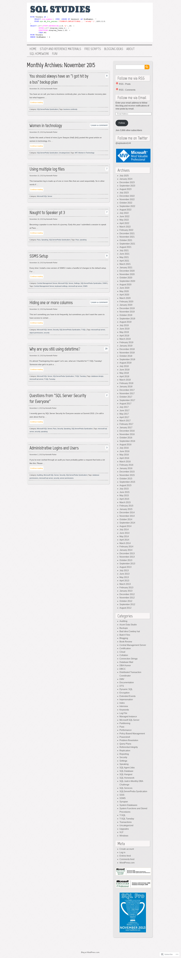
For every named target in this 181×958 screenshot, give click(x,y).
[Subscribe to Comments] (117, 90)
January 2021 (126, 267)
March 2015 (125, 502)
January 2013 (126, 591)
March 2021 (125, 264)
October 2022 (126, 203)
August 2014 (125, 526)
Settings (77, 283)
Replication (125, 750)
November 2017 (127, 393)
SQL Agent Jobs (127, 767)
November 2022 (127, 199)
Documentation (127, 682)
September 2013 (127, 563)
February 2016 (126, 465)
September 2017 (127, 400)
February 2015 (126, 506)
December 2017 (127, 390)
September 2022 (127, 206)
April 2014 (124, 540)
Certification (125, 648)
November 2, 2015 (36, 455)
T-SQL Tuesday (80, 376)
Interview (124, 706)
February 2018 (126, 383)
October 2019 (126, 315)
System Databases (128, 805)
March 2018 (125, 380)
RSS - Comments (127, 90)
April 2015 (124, 499)
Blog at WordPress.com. (90, 952)
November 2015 (127, 475)
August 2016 (125, 444)
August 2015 (125, 485)
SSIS (122, 795)
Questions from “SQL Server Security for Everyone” (58, 398)
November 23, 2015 (37, 176)
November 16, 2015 (37, 263)
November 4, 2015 (36, 408)
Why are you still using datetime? (55, 349)
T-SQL (83, 330)
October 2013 (126, 560)
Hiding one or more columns (51, 302)
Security (56, 330)
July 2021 (124, 250)
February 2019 (126, 342)
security (46, 333)
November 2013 (127, 557)
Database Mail (126, 662)
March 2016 (125, 461)
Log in (122, 852)
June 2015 (124, 492)
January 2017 (126, 427)
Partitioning (125, 723)
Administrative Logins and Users (54, 448)
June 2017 (124, 410)
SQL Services (126, 788)
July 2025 (124, 175)
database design (97, 376)
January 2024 (126, 179)
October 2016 (126, 438)
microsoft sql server (75, 286)
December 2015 (127, 472)
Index (122, 703)
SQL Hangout (126, 774)
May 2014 (124, 536)
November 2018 (127, 353)
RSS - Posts (125, 84)
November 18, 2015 (37, 219)
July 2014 (124, 529)
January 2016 (126, 468)
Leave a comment (99, 125)
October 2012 (126, 601)
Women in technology (46, 125)
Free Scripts (92, 49)
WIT (76, 153)
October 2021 (126, 240)
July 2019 (124, 325)
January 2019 (126, 346)
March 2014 (125, 543)
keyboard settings (61, 286)
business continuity (70, 109)
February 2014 (126, 546)
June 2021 (124, 254)
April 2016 (124, 458)
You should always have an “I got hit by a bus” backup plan (59, 79)
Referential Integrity (129, 747)
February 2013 (126, 587)
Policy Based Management (132, 733)
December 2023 (127, 182)
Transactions (126, 822)
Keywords (124, 710)
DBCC (123, 669)
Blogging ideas (113, 49)
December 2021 (127, 233)
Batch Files (125, 635)
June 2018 (124, 370)
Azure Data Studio (128, 625)
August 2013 (125, 567)
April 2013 (124, 580)
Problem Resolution (129, 740)
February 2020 (126, 301)
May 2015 (124, 495)
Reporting (124, 754)
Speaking (44, 240)
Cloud (122, 652)
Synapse (124, 802)
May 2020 (124, 291)
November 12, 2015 (37, 309)
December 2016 (127, 431)
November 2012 (127, 598)
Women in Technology (86, 153)
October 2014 (126, 519)
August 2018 (125, 363)
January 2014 (126, 550)
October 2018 (126, 356)
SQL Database (126, 771)
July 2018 (124, 366)
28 (106, 349)
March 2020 (125, 298)
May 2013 (124, 577)
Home (33, 49)
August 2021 (125, 247)
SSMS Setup (39, 256)
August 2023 (125, 189)
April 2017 (124, 417)
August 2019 (125, 322)
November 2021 (127, 237)
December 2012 (127, 594)
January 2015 (126, 509)
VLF (121, 832)
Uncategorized (64, 153)
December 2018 (127, 349)
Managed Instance (128, 716)
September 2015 (127, 482)
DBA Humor (125, 665)
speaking (83, 240)
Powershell (125, 737)
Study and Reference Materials (60, 49)
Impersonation (126, 699)
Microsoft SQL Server (44, 196)
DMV (122, 679)
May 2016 (124, 455)
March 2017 (125, 420)
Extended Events (128, 696)
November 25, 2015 (37, 132)
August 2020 (125, 284)
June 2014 (124, 533)
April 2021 (124, 261)
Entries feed (125, 856)
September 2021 (127, 244)
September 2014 (127, 523)
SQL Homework (39, 53)
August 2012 (125, 608)
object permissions (36, 333)
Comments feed (127, 859)
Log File (123, 713)
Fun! (55, 53)
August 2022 (125, 210)
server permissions (67, 478)
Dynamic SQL (126, 689)
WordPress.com (127, 863)
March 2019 (125, 339)
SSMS (104, 283)
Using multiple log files (47, 169)
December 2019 (127, 308)
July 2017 (124, 407)
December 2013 (127, 553)
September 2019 (127, 318)
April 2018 (124, 376)
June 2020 (124, 288)
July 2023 (124, 193)
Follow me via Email (132, 97)
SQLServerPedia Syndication (47, 109)
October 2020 (126, 278)
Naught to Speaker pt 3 (47, 212)
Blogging (124, 638)
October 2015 (126, 478)
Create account (127, 849)
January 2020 (126, 305)
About (130, 49)
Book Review (126, 642)
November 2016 (127, 434)
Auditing (40, 475)
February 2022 (126, 230)
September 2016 (127, 441)
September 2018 (127, 359)
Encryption (125, 693)
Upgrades (124, 829)
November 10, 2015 (37, 356)
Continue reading (36, 102)
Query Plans (125, 744)
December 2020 (127, 271)
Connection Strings (129, 659)
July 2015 (124, 489)
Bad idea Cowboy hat (130, 631)
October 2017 (126, 397)
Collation (124, 655)
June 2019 (124, 329)
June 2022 (124, 216)
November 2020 (127, 274)
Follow (122, 123)
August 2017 (125, 403)
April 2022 (124, 223)
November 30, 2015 (37, 89)
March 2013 (125, 584)
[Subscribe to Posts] (117, 84)
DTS (122, 686)
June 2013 (124, 574)
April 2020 (124, 295)
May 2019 (124, 332)
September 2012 (127, 604)
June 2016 (124, 451)
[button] (133, 155)
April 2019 (124, 335)
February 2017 (126, 424)
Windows (124, 836)
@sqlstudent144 (123, 143)
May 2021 (124, 257)
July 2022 (124, 213)
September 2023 (127, 186)
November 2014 (127, 516)
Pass (39, 240)
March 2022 (125, 227)
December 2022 (127, 196)
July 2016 (124, 448)
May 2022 (124, 220)
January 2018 (126, 386)
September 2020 (127, 281)
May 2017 (124, 414)
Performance (126, 730)
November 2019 (127, 312)
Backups (124, 628)
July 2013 (124, 570)
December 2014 (127, 512)
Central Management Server (47, 283)
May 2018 (124, 373)
